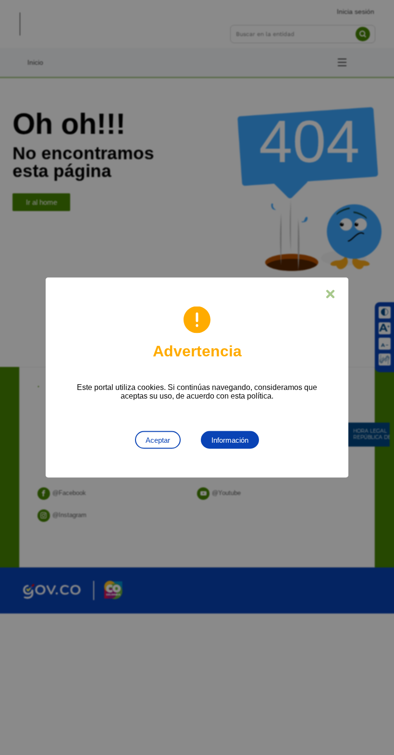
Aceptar (158, 440)
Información (229, 440)
